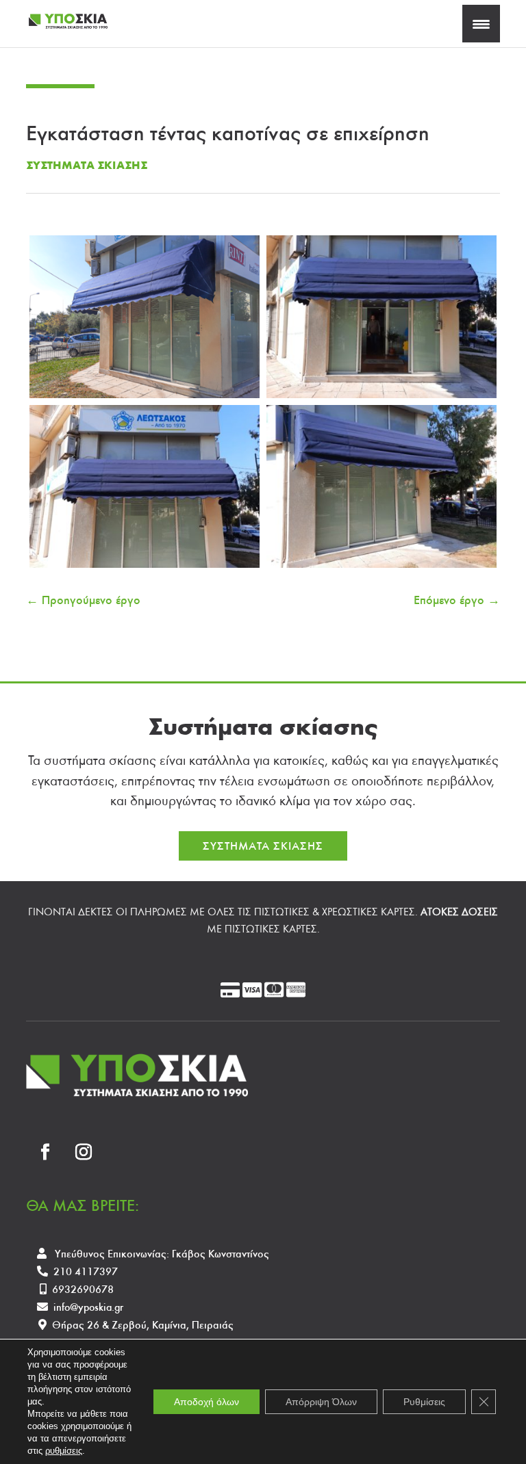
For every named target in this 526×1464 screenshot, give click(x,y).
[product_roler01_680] (144, 398)
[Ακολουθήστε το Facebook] (45, 1152)
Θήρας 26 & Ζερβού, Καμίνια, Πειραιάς (143, 1324)
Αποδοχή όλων (206, 1401)
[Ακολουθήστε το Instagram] (83, 1152)
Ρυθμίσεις (424, 1401)
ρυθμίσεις (63, 1451)
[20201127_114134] (381, 398)
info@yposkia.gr (88, 1306)
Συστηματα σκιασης (86, 165)
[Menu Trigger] (481, 23)
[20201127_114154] (381, 568)
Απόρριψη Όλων (321, 1401)
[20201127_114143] (144, 568)
